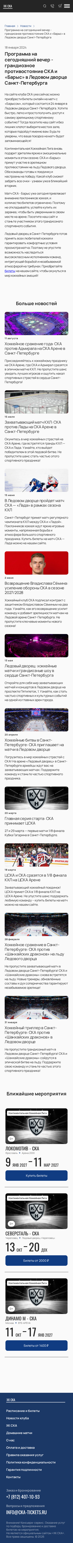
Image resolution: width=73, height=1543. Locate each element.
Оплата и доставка (20, 1447)
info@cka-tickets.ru (26, 1512)
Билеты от (36, 1260)
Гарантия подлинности (24, 1469)
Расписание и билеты (23, 1411)
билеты (10, 271)
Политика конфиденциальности (31, 1462)
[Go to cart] (60, 6)
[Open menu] (67, 6)
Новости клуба (17, 1418)
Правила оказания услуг (25, 1455)
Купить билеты (36, 1175)
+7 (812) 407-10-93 (23, 1496)
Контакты (13, 1477)
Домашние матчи (19, 1433)
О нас (10, 1440)
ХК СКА (8, 6)
